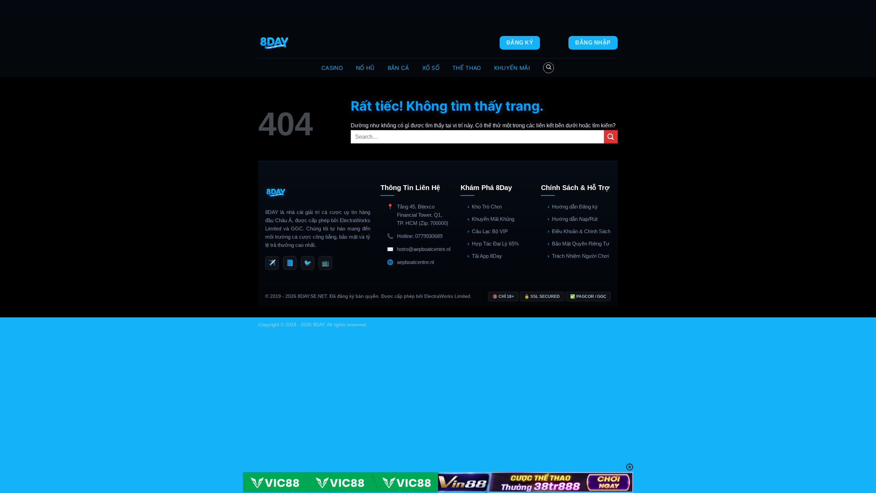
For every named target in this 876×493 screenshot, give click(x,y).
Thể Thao (466, 67)
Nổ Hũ (365, 67)
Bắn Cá (398, 67)
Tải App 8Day (487, 256)
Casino (332, 67)
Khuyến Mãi (512, 67)
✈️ (272, 263)
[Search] (548, 67)
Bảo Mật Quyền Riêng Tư (580, 243)
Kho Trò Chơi (487, 207)
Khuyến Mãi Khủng (493, 219)
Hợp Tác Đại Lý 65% (495, 243)
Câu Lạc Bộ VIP (490, 231)
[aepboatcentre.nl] (275, 42)
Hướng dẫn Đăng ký (575, 207)
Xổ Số (431, 67)
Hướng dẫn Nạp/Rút (574, 219)
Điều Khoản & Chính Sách (581, 231)
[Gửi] (611, 136)
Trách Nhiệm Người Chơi (580, 256)
